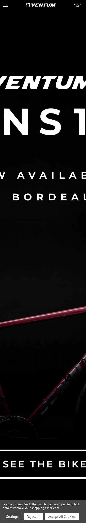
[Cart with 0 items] (78, 5)
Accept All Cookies (62, 516)
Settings (12, 516)
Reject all (33, 516)
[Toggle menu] (5, 5)
